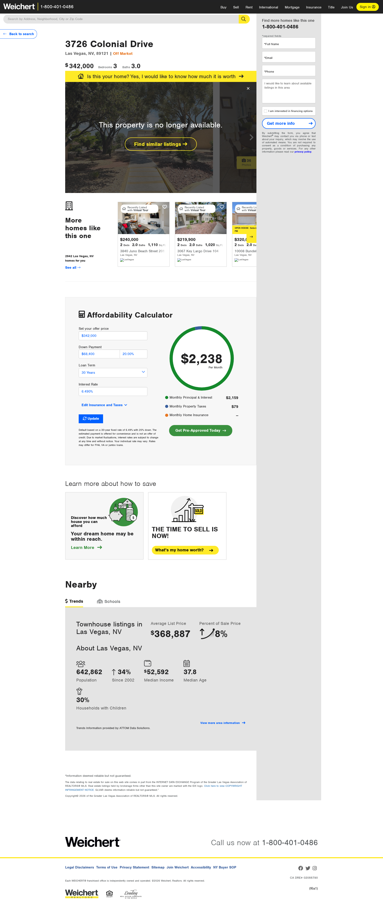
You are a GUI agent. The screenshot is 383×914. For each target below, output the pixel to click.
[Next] (251, 236)
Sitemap (157, 867)
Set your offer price (94, 328)
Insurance (313, 7)
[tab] (74, 602)
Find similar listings (158, 144)
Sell (236, 7)
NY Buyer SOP (224, 867)
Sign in (366, 7)
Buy (224, 7)
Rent (249, 7)
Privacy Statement (134, 867)
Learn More (86, 547)
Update (93, 418)
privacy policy (303, 151)
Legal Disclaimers (79, 867)
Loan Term (87, 365)
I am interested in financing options (290, 111)
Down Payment (90, 347)
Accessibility (201, 867)
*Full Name (271, 44)
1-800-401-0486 (57, 7)
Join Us (347, 7)
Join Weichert (178, 867)
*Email (268, 58)
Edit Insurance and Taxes (102, 405)
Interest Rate (88, 384)
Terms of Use (106, 867)
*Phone (269, 72)
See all (71, 267)
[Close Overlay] (248, 88)
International (268, 7)
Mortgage (292, 7)
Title (331, 7)
